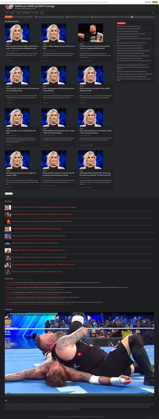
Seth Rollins (112, 406)
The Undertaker (9, 409)
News (7, 12)
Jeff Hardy (143, 404)
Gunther (127, 404)
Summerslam (137, 406)
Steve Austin (129, 406)
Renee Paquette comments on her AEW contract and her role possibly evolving (22, 89)
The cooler (8, 292)
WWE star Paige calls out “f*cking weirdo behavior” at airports (128, 26)
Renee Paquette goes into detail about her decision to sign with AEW (58, 89)
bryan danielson (66, 404)
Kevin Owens (25, 406)
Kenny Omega (17, 406)
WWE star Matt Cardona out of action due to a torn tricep (54, 17)
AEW (7, 404)
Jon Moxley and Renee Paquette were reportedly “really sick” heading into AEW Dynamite (95, 47)
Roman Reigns (87, 406)
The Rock (146, 406)
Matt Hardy (34, 406)
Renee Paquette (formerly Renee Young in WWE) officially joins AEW (95, 89)
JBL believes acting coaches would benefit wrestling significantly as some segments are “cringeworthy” (133, 68)
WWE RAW (65, 409)
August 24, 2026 (56, 284)
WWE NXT (57, 409)
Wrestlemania (43, 409)
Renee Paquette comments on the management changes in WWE (21, 174)
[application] (79, 354)
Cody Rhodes (101, 404)
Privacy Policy (151, 416)
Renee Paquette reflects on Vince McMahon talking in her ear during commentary (95, 131)
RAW (65, 406)
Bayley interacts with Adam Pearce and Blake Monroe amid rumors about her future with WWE (87, 17)
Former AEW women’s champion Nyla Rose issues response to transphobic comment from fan (134, 61)
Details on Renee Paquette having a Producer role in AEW (59, 47)
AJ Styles (33, 404)
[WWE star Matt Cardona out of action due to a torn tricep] (42, 16)
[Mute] (150, 394)
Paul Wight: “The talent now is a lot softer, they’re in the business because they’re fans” (133, 50)
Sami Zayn (105, 406)
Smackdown (121, 406)
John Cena (8, 406)
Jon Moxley (82, 60)
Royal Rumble (96, 406)
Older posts (9, 193)
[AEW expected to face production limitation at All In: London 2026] (140, 16)
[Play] (6, 394)
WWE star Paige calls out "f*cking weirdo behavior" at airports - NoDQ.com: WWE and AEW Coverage (30, 289)
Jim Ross (150, 404)
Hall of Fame (35, 12)
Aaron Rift (8, 50)
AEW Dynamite (15, 404)
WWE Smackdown (74, 409)
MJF (51, 406)
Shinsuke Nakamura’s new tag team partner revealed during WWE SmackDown (132, 76)
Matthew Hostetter (11, 297)
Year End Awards (26, 12)
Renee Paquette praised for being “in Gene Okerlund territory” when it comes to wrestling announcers (22, 47)
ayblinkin (8, 302)
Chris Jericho (85, 404)
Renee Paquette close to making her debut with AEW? (21, 131)
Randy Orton (57, 406)
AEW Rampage (24, 404)
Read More (9, 57)
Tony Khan (18, 409)
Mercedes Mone (43, 406)
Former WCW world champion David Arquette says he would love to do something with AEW (135, 74)
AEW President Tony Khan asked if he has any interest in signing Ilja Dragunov (132, 71)
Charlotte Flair (76, 404)
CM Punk (93, 404)
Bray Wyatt (48, 404)
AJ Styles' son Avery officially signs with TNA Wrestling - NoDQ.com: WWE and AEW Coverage (29, 284)
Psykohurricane (10, 282)
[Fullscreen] (152, 394)
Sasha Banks (89, 187)
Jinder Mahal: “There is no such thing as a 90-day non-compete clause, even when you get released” (134, 79)
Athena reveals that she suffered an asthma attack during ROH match (130, 48)
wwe (51, 409)
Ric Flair (79, 406)
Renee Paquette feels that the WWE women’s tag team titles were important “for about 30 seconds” (95, 174)
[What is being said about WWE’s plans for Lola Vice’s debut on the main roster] (107, 16)
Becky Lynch (40, 404)
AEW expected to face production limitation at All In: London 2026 (129, 45)
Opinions (12, 12)
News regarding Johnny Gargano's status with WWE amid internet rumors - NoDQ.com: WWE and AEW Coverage (33, 304)
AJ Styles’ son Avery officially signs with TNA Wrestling (127, 31)
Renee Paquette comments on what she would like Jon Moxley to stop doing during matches (58, 174)
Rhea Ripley (71, 406)
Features (18, 12)
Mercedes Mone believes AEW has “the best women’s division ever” (129, 58)
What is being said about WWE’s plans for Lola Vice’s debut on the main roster (123, 17)
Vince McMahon (90, 145)
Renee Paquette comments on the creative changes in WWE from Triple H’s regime (59, 131)
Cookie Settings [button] (148, 2)
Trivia (41, 12)
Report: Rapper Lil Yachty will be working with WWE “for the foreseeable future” (132, 64)
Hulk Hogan (135, 404)
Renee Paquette (9, 60)
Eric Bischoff (119, 404)
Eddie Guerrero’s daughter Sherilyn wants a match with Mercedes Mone (130, 53)
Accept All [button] (155, 2)
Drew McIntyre (111, 404)
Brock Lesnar (57, 404)
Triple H (25, 409)
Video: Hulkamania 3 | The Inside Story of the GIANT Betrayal (128, 28)
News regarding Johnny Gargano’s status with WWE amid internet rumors (26, 17)
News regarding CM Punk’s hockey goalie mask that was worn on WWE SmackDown (133, 55)
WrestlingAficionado (11, 287)
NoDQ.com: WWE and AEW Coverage (35, 6)
